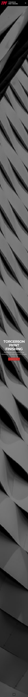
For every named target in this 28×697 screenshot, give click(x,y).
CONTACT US (14, 359)
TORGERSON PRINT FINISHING (13, 3)
